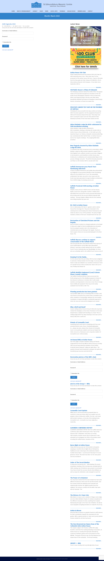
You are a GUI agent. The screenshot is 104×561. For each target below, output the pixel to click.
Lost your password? (7, 50)
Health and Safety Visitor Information (43, 558)
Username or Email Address (9, 30)
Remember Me (7, 42)
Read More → (99, 87)
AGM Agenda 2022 (9, 24)
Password (4, 36)
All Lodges (27, 26)
